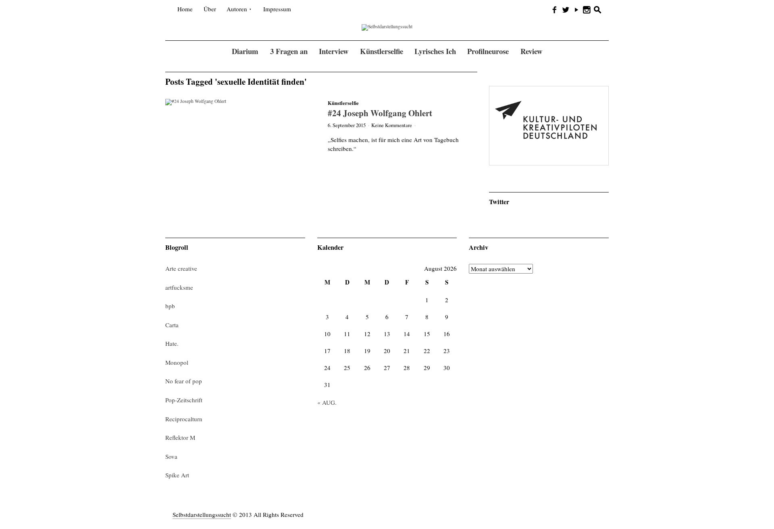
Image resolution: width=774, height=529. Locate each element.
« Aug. (327, 402)
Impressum (277, 9)
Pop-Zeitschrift (183, 400)
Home (185, 9)
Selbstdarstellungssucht (202, 514)
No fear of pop (183, 381)
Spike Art (177, 475)
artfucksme (179, 287)
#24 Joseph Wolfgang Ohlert (380, 113)
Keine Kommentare (391, 125)
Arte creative (181, 268)
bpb (170, 306)
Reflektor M (180, 437)
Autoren (237, 9)
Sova (171, 456)
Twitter (499, 202)
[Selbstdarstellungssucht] (387, 27)
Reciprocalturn (183, 419)
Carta (172, 325)
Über (210, 9)
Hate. (172, 343)
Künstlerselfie (343, 103)
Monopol (176, 362)
